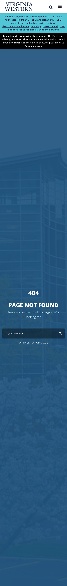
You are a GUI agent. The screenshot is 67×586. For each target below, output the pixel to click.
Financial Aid (50, 26)
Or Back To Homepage (33, 342)
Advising (36, 26)
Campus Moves (33, 46)
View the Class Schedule (15, 26)
